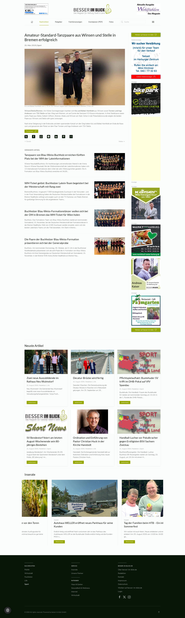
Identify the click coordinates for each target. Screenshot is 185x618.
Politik (27, 570)
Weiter (121, 141)
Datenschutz (123, 584)
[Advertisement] (146, 149)
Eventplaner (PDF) (96, 22)
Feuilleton (28, 577)
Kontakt (121, 577)
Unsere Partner (77, 573)
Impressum (122, 580)
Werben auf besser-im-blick (144, 35)
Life (26, 580)
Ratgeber (75, 580)
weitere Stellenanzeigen (144, 77)
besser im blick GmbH (58, 612)
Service (74, 566)
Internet (74, 592)
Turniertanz (29, 131)
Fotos (111, 22)
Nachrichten (30, 566)
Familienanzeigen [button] (75, 22)
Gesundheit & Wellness (80, 588)
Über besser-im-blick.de (127, 570)
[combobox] (133, 22)
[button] (153, 22)
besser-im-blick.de (125, 566)
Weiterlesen (32, 542)
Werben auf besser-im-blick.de (130, 588)
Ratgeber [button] (58, 22)
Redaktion (122, 573)
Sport (39, 45)
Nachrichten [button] (44, 22)
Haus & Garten (77, 584)
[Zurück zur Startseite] (92, 9)
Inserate (74, 570)
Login (120, 591)
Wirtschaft (29, 573)
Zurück (28, 141)
